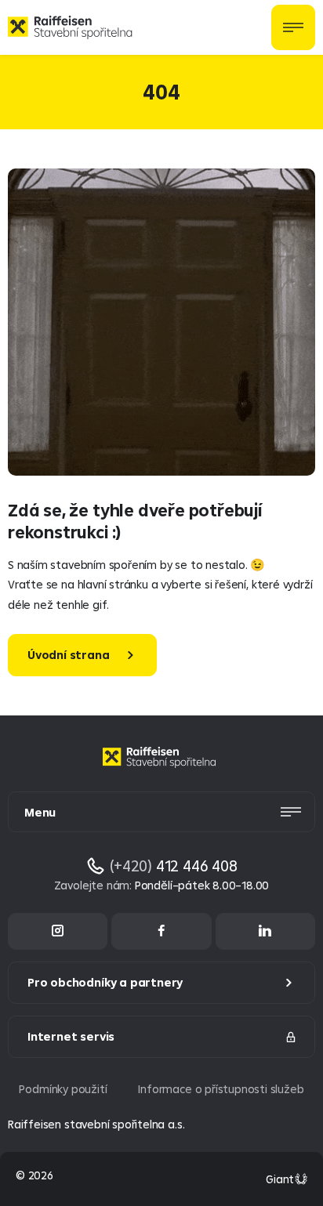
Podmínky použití (63, 1088)
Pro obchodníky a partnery (105, 982)
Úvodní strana (68, 654)
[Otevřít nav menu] (293, 27)
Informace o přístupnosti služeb (220, 1088)
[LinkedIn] (265, 931)
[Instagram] (57, 931)
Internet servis (70, 1036)
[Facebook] (161, 931)
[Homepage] (161, 769)
